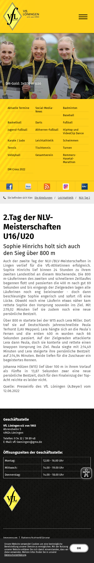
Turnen (67, 147)
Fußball (68, 122)
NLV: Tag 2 (84, 197)
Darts (38, 122)
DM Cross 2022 (16, 169)
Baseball (68, 115)
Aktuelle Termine (18, 108)
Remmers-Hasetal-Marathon (69, 158)
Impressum (10, 537)
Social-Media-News (44, 109)
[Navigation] (83, 17)
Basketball (14, 122)
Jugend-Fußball (17, 129)
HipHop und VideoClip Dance (73, 131)
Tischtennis (42, 147)
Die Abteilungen (43, 197)
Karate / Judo (16, 140)
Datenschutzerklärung (35, 537)
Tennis (12, 147)
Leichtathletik (44, 140)
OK (79, 548)
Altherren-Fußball (46, 129)
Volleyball (14, 155)
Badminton (70, 108)
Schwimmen (70, 140)
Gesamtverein (44, 155)
